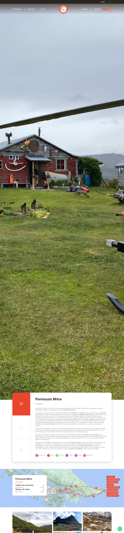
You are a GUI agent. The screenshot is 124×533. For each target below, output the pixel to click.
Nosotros (31, 9)
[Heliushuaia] (63, 9)
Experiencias (16, 9)
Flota (43, 9)
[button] (120, 529)
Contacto (97, 9)
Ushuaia (84, 9)
